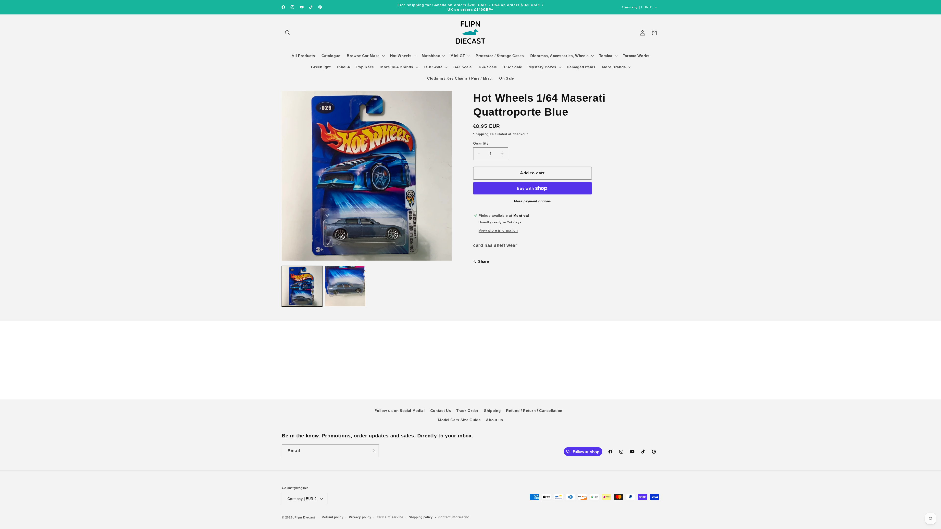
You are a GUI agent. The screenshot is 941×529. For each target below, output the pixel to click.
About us (494, 420)
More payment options (532, 201)
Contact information (454, 517)
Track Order (467, 411)
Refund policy (332, 517)
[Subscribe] (373, 451)
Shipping (481, 134)
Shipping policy (421, 517)
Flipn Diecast (305, 517)
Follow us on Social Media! (399, 411)
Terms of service (390, 517)
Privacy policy (360, 517)
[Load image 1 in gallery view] (302, 286)
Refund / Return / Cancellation (534, 411)
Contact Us (440, 411)
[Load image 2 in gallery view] (345, 286)
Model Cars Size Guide (459, 420)
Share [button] (483, 261)
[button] (288, 33)
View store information (498, 230)
